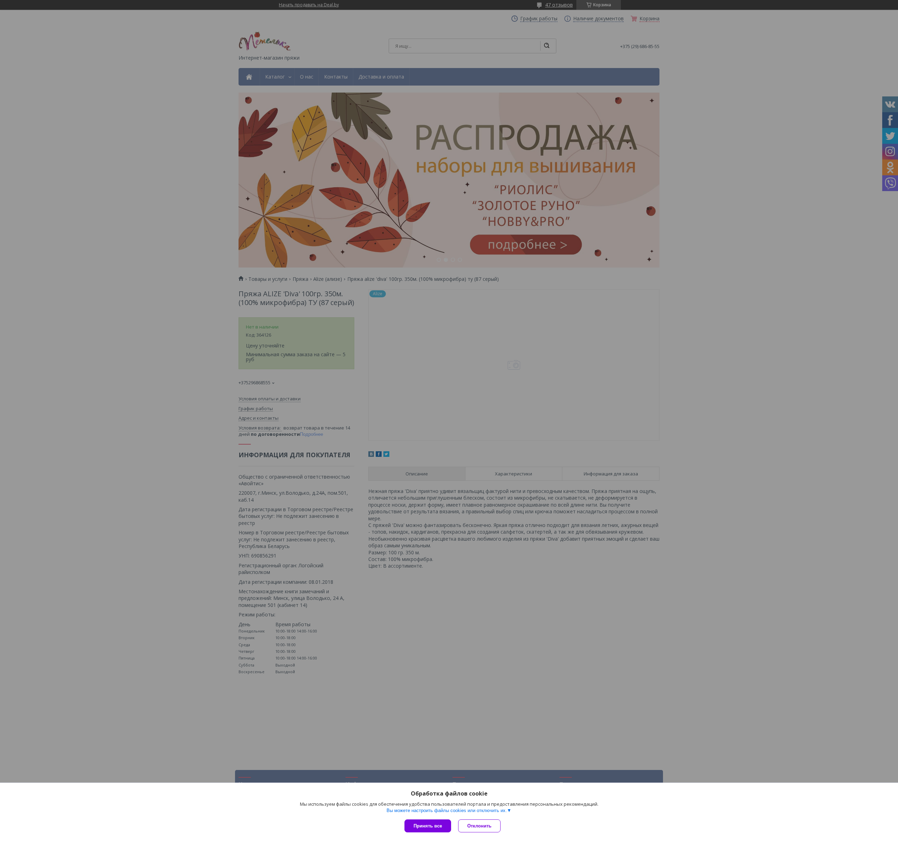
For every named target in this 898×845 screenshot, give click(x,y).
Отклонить (479, 826)
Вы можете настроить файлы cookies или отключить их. (447, 810)
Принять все (428, 826)
